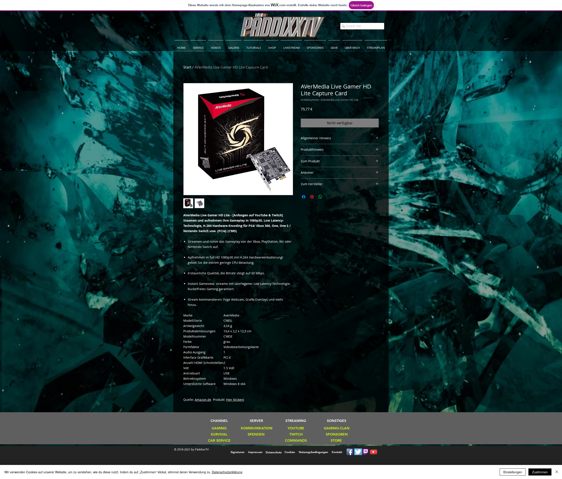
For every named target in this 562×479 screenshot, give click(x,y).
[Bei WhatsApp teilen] (320, 196)
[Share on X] (328, 196)
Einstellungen (512, 472)
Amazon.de (203, 400)
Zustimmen (540, 472)
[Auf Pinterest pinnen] (312, 196)
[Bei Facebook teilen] (303, 196)
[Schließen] (556, 471)
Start (187, 67)
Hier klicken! (235, 400)
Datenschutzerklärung (227, 472)
